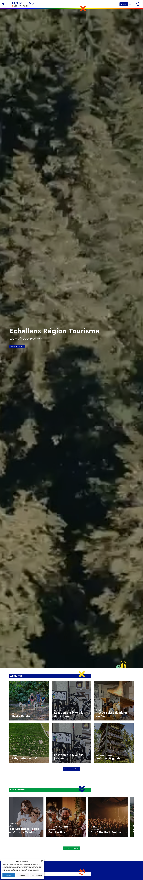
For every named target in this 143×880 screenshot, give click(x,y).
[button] (42, 861)
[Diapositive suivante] (132, 817)
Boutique (123, 4)
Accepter (8, 875)
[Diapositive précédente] (11, 817)
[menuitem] (3, 4)
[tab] (63, 841)
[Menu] (7, 4)
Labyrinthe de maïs (25, 758)
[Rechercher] (3, 4)
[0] (138, 4)
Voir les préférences (36, 875)
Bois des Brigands (108, 758)
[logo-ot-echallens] (23, 4)
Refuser (22, 875)
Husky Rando (21, 716)
